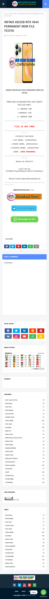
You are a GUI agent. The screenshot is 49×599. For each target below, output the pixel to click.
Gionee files (24, 414)
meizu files (24, 434)
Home (6, 14)
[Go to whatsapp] (43, 592)
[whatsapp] (32, 336)
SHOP (24, 472)
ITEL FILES (24, 424)
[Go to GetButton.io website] (43, 596)
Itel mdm (24, 427)
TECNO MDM (24, 479)
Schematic (24, 469)
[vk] (8, 336)
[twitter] (16, 330)
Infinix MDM (12, 14)
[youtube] (24, 336)
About (24, 591)
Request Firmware (24, 458)
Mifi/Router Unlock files (24, 438)
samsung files (24, 462)
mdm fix (24, 431)
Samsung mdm (24, 465)
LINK (32, 190)
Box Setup (24, 403)
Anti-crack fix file (24, 400)
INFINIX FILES (24, 417)
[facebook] (8, 330)
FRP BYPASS (24, 410)
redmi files (24, 455)
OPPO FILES (24, 451)
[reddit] (32, 330)
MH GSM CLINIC (10, 35)
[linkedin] (24, 330)
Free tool (24, 407)
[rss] (40, 336)
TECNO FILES (24, 475)
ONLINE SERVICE (24, 448)
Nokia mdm (24, 445)
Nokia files (24, 441)
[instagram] (16, 336)
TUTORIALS (24, 482)
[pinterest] (40, 330)
